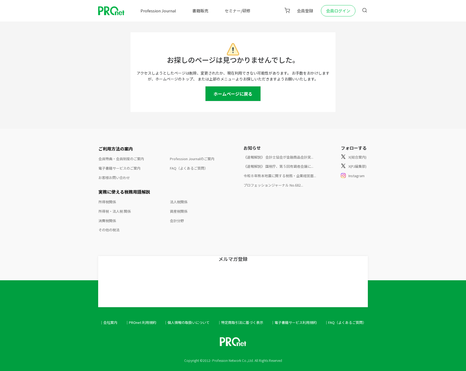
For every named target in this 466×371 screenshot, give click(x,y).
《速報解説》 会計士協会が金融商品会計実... (278, 157)
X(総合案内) (357, 157)
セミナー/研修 (238, 10)
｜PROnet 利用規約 (140, 322)
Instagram (356, 175)
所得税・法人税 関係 (114, 211)
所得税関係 (107, 201)
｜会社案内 (108, 322)
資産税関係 (178, 211)
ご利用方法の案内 (115, 148)
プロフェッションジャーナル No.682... (273, 185)
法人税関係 (178, 201)
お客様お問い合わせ (114, 177)
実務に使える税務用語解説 (124, 191)
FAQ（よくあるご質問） (189, 168)
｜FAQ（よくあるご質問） (345, 322)
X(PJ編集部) (357, 166)
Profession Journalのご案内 (192, 158)
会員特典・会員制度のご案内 (121, 158)
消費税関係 (107, 220)
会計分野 (177, 220)
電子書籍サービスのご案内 (119, 168)
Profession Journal (158, 10)
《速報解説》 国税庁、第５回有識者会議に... (278, 166)
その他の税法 (108, 229)
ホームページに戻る (233, 93)
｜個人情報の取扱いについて (187, 322)
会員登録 (305, 10)
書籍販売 (200, 10)
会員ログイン (338, 10)
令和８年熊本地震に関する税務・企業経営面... (280, 175)
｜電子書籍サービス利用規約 (294, 322)
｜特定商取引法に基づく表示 (240, 322)
